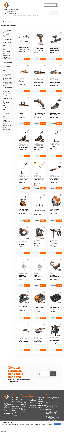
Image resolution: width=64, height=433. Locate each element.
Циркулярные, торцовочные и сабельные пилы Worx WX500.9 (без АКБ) (24, 340)
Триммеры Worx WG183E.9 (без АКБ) (39, 178)
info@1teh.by (42, 409)
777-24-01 (11, 13)
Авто (13, 404)
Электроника (16, 401)
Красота (14, 403)
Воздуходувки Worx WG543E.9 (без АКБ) (54, 178)
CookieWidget (3, 431)
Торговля (14, 415)
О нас (22, 400)
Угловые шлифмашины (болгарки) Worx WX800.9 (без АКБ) (24, 275)
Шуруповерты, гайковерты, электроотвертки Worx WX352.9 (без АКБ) (39, 49)
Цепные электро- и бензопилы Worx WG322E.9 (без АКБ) (39, 81)
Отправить (53, 374)
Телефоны (15, 412)
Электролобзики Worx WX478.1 (39, 242)
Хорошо (57, 423)
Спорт (14, 410)
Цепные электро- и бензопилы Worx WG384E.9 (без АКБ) (55, 81)
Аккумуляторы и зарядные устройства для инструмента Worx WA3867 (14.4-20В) (55, 308)
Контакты (23, 404)
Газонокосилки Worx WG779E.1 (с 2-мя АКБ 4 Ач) (23, 146)
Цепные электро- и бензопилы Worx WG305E (24, 80)
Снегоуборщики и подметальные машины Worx (7, 84)
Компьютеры (16, 406)
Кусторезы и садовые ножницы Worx (7, 57)
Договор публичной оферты (23, 409)
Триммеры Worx (7, 87)
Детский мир (15, 413)
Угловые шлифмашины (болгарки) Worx (7, 91)
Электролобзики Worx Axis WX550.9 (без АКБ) (24, 243)
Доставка (23, 399)
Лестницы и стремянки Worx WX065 (55, 339)
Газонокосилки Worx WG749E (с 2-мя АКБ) (39, 146)
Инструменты (16, 408)
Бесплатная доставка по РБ (32, 407)
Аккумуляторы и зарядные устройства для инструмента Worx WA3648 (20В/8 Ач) (39, 308)
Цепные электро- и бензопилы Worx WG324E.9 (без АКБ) (39, 114)
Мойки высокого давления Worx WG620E (24, 48)
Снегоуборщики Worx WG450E (23, 210)
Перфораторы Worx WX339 (54, 242)
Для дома (15, 399)
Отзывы (23, 406)
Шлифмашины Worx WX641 (23, 307)
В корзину (27, 58)
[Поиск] (56, 5)
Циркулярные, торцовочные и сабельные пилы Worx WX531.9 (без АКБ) (39, 340)
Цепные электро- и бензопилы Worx (7, 97)
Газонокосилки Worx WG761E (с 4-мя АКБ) (55, 114)
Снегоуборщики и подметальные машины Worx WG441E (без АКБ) (39, 211)
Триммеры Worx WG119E (55, 145)
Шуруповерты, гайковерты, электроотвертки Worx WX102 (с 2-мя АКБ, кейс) (55, 49)
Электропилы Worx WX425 (54, 210)
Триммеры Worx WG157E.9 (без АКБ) (23, 178)
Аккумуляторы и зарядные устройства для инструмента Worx (7, 42)
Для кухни (15, 397)
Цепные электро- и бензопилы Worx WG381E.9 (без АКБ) (24, 114)
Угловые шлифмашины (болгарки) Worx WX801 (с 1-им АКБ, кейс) (55, 275)
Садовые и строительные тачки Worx (7, 74)
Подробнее (21, 58)
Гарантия (23, 402)
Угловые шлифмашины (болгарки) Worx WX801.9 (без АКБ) (39, 275)
